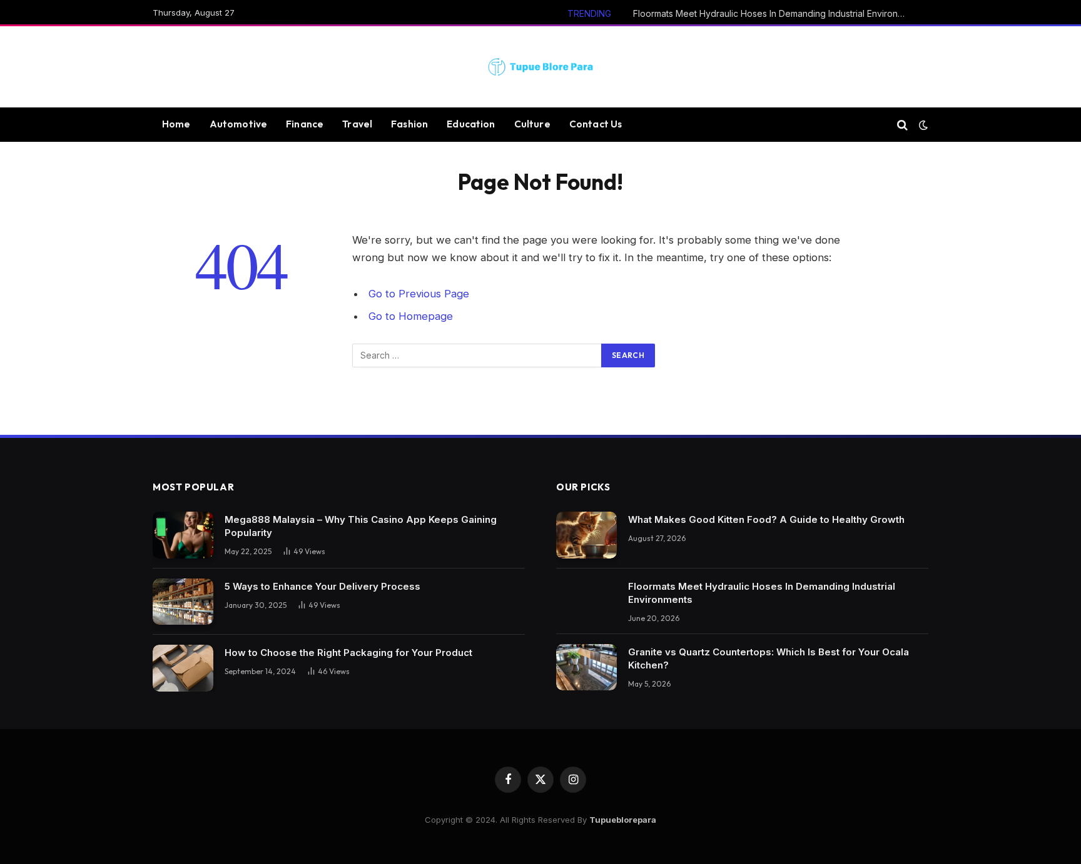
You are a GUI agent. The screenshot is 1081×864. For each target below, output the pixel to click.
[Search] (902, 125)
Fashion (409, 124)
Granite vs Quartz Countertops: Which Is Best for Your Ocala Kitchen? (768, 658)
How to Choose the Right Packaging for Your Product (348, 652)
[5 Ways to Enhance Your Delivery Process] (183, 601)
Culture (532, 124)
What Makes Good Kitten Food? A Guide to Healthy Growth (766, 519)
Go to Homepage (410, 316)
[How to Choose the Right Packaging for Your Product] (183, 668)
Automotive (239, 124)
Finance (304, 124)
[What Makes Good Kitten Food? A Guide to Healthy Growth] (586, 535)
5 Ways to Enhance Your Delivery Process (322, 586)
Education (471, 124)
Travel (357, 124)
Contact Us (595, 124)
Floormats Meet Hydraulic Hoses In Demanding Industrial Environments (774, 13)
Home (176, 124)
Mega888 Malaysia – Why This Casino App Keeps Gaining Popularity (361, 526)
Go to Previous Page (418, 293)
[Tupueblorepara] (540, 66)
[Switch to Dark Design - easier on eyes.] (922, 125)
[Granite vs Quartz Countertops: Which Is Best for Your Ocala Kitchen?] (586, 667)
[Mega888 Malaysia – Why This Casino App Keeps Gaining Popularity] (183, 535)
